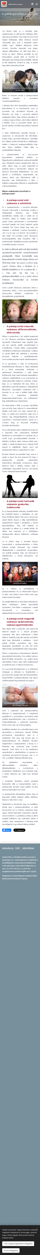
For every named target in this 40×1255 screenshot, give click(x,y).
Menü (36, 4)
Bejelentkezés (8, 848)
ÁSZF (18, 848)
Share (8, 830)
